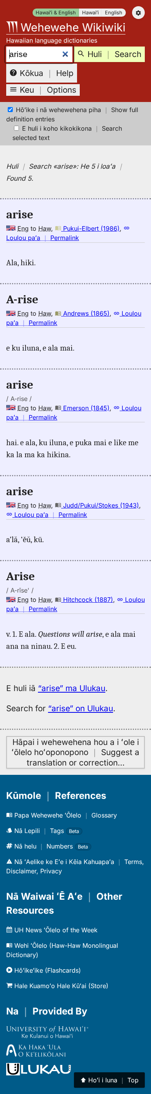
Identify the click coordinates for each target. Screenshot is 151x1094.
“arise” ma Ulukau (71, 688)
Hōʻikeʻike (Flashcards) (46, 970)
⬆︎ (109, 1080)
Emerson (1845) (85, 408)
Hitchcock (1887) (87, 599)
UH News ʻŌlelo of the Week (55, 930)
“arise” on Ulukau (80, 708)
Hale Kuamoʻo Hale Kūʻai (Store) (60, 986)
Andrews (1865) (85, 313)
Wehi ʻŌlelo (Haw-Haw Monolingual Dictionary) (62, 950)
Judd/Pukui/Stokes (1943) (100, 505)
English (113, 13)
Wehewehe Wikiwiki (71, 27)
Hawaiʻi (90, 13)
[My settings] (138, 12)
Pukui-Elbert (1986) (90, 228)
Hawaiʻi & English (56, 13)
